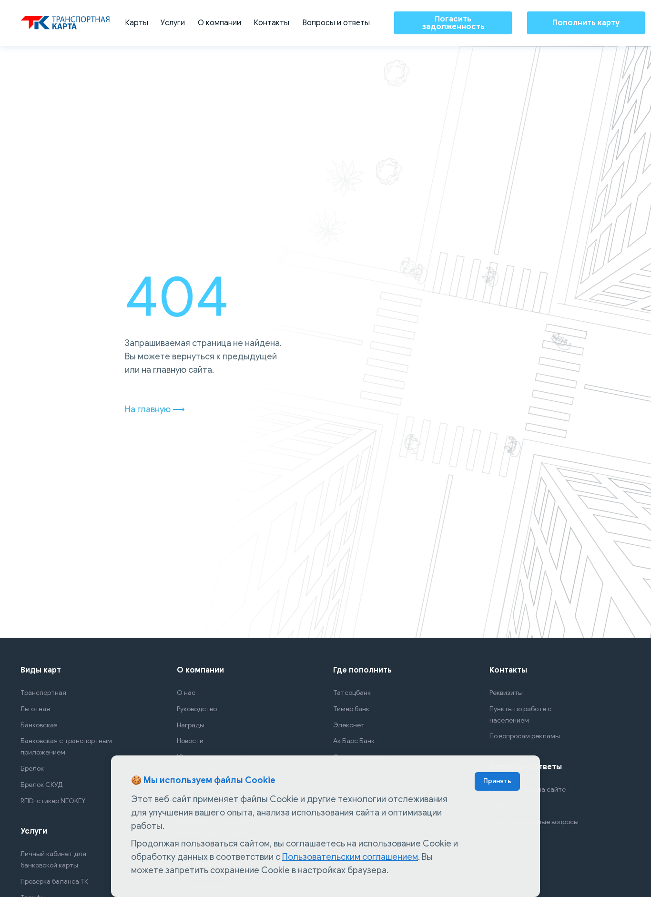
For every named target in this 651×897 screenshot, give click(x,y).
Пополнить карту (586, 23)
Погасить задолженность (453, 22)
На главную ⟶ (155, 409)
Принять (497, 781)
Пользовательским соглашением (350, 857)
